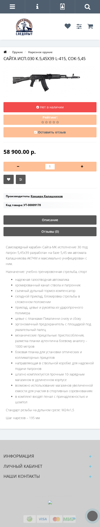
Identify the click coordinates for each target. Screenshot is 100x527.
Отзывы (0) (50, 231)
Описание (50, 220)
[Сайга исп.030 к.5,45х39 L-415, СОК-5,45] (50, 81)
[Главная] (5, 52)
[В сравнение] (21, 179)
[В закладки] (8, 179)
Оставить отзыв (52, 132)
